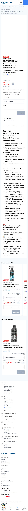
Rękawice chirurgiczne (8, 387)
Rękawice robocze (7, 390)
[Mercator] (8, 453)
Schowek (3, 474)
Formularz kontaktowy (6, 485)
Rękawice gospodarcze (8, 389)
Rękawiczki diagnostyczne (9, 386)
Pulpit (2, 469)
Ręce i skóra (6, 429)
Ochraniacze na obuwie (8, 400)
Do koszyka (21, 113)
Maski (5, 398)
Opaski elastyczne (7, 447)
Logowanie (3, 468)
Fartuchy (5, 404)
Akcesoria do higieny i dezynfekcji (10, 433)
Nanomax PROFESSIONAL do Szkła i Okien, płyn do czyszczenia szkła (11, 285)
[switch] (3, 509)
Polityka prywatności (5, 462)
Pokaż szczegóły (6, 290)
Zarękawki (6, 405)
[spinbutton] (14, 108)
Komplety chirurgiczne (8, 402)
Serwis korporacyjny (5, 480)
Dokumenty (3, 473)
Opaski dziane (7, 445)
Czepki (5, 401)
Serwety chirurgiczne (8, 438)
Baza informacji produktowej (7, 481)
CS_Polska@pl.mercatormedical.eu (10, 491)
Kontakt (3, 459)
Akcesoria (6, 439)
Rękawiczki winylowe (8, 392)
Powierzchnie (6, 430)
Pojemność (6, 98)
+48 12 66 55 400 (6, 490)
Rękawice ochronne (8, 384)
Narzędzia (6, 432)
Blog (2, 483)
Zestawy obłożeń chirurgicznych (10, 441)
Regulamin (3, 461)
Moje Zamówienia (5, 471)
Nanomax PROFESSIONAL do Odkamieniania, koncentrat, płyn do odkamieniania (13, 346)
